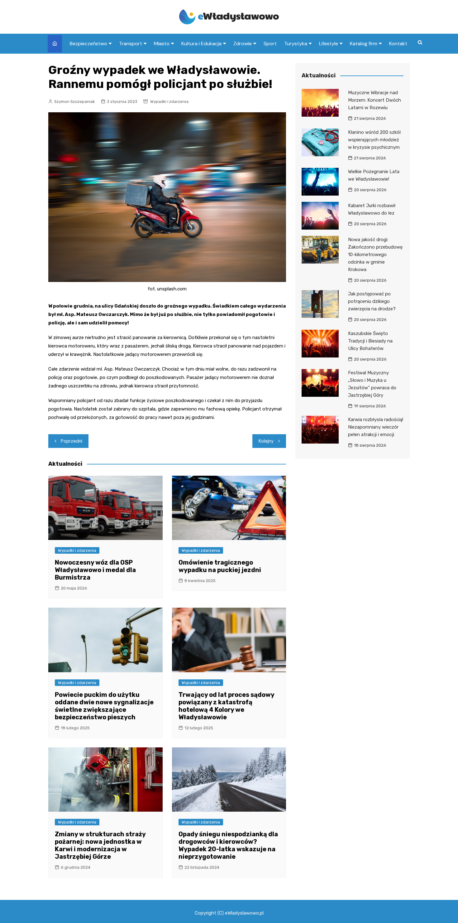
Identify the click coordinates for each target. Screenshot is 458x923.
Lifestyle (328, 43)
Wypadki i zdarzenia (169, 101)
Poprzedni (71, 441)
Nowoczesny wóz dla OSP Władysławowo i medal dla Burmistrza (95, 570)
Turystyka (295, 43)
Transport (130, 43)
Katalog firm (363, 43)
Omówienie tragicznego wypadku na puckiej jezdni (220, 566)
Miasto (161, 43)
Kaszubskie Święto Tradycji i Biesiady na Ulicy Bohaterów (370, 341)
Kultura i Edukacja (201, 43)
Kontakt (398, 43)
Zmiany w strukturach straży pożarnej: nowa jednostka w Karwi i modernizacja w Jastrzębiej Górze (100, 845)
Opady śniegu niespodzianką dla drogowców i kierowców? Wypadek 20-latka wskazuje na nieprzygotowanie (228, 845)
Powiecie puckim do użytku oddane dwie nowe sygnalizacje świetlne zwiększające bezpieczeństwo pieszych (104, 706)
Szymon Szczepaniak (74, 101)
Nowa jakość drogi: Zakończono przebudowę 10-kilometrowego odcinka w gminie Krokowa (375, 254)
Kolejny (266, 441)
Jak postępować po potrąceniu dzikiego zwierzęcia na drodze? (372, 301)
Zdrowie (242, 43)
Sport (270, 43)
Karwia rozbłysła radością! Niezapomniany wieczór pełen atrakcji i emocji (375, 427)
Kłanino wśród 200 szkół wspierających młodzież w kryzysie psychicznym (374, 139)
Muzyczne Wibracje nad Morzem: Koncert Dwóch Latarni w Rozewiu (374, 100)
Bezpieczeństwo (88, 43)
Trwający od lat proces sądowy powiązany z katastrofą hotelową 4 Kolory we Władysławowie (226, 706)
